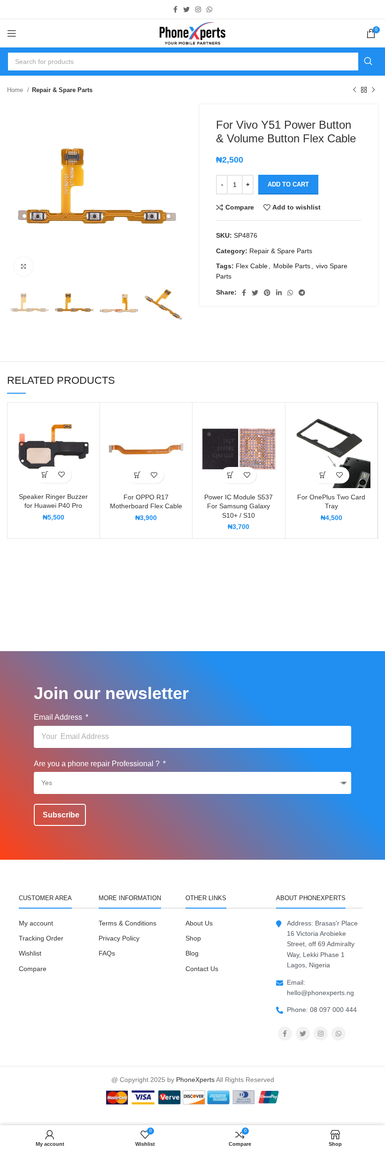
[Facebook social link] (175, 9)
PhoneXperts (195, 1079)
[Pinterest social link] (267, 293)
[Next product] (373, 90)
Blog (192, 953)
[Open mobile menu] (11, 33)
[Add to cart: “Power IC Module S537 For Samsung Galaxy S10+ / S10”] (230, 475)
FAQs (107, 953)
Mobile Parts (291, 266)
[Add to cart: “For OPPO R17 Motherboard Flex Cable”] (138, 475)
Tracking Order (41, 938)
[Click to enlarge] (23, 266)
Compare (32, 968)
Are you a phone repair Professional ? (98, 764)
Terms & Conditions (127, 923)
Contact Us (201, 968)
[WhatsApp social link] (209, 9)
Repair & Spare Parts (62, 89)
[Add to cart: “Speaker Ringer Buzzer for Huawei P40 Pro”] (45, 475)
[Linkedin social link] (279, 293)
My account (36, 923)
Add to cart (288, 184)
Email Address (59, 717)
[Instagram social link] (198, 9)
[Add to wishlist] (62, 475)
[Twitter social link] (186, 9)
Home (16, 89)
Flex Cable (252, 266)
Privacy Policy (119, 938)
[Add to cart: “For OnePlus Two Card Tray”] (323, 475)
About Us (199, 923)
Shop (193, 938)
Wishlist (30, 953)
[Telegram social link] (302, 293)
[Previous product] (354, 90)
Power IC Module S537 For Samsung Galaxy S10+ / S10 (238, 506)
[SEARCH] (368, 61)
